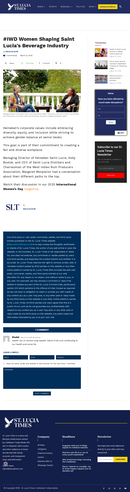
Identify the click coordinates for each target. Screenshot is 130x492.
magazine (31, 189)
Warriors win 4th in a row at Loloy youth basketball (75, 453)
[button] (120, 7)
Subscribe (111, 175)
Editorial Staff (12, 52)
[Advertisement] (111, 223)
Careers (41, 457)
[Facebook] (104, 489)
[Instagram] (109, 489)
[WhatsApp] (120, 489)
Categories (42, 449)
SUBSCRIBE (120, 459)
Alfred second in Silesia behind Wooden (116, 78)
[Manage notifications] (6, 464)
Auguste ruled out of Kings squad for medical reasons (75, 446)
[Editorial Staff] (13, 207)
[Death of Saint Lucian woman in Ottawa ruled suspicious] (101, 52)
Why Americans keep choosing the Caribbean (76, 460)
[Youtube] (125, 489)
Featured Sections (45, 453)
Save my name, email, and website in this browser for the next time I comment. (41, 364)
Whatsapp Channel (45, 465)
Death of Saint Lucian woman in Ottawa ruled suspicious (118, 51)
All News (41, 445)
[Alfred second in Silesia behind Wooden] (101, 79)
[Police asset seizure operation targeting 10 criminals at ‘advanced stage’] (101, 64)
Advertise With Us (45, 461)
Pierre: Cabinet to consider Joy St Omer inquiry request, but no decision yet (76, 468)
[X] (115, 489)
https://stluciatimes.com (19, 244)
